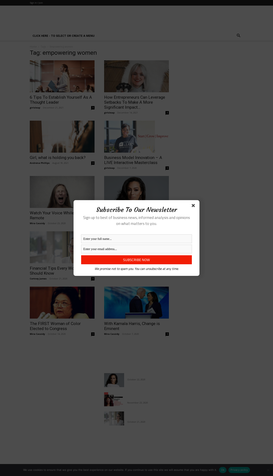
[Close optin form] (194, 206)
